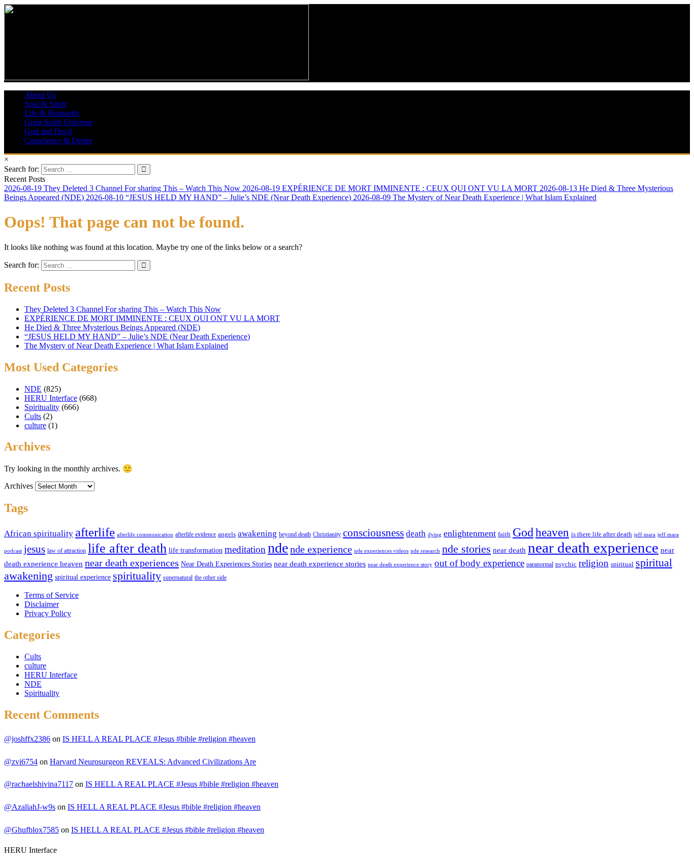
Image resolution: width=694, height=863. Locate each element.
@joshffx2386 (27, 738)
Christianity (327, 534)
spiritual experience (83, 577)
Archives (18, 486)
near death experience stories (320, 564)
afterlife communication (145, 534)
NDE (33, 389)
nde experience (321, 549)
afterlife (95, 532)
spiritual (622, 564)
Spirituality (41, 407)
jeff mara (644, 534)
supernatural (178, 577)
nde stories (466, 548)
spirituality (137, 575)
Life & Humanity (52, 113)
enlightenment (470, 533)
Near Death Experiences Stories (226, 564)
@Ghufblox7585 (31, 829)
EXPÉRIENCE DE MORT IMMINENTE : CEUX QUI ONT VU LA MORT (152, 318)
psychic (566, 564)
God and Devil (48, 131)
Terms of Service (51, 595)
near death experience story (400, 564)
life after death (127, 548)
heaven (552, 532)
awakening (257, 533)
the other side (211, 577)
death (416, 533)
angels (227, 534)
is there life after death (601, 534)
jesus (34, 549)
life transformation (196, 550)
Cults (32, 416)
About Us (40, 94)
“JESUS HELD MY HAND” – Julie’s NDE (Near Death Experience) (137, 336)
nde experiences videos (381, 551)
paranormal (539, 564)
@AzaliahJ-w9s (29, 807)
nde (278, 548)
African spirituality (38, 533)
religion (594, 563)
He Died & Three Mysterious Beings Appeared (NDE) (112, 327)
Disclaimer (41, 604)
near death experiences (132, 562)
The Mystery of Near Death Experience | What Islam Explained (126, 345)
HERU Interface (50, 398)
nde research (425, 551)
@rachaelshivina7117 (38, 784)
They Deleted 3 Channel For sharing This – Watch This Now (122, 309)
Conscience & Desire (58, 140)
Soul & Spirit (45, 104)
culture (35, 425)
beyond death (295, 534)
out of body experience (479, 563)
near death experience (593, 547)
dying (434, 534)
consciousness (373, 532)
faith (504, 534)
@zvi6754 (21, 761)
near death (509, 550)
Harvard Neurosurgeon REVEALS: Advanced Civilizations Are (153, 761)
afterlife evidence (195, 534)
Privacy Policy (47, 613)
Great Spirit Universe (58, 122)
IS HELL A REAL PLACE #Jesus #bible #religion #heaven (159, 738)
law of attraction (66, 550)
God (523, 532)
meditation (245, 549)
